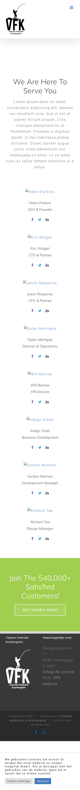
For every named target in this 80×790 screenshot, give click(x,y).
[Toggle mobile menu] (72, 7)
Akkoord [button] (43, 781)
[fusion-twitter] (40, 219)
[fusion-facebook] (32, 219)
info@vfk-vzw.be (58, 672)
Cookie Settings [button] (18, 781)
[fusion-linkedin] (47, 219)
